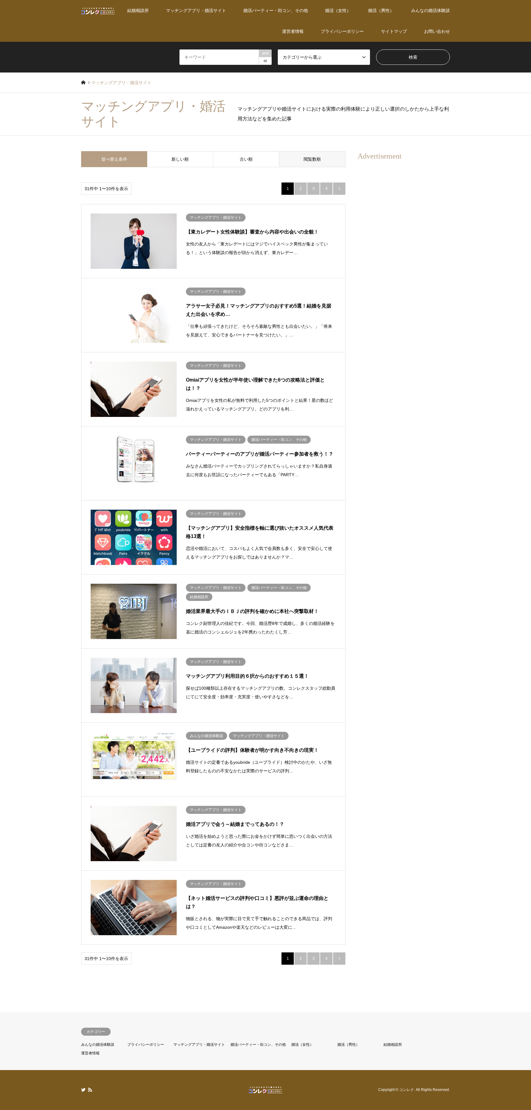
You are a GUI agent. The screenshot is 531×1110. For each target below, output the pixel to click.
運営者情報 (293, 31)
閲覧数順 (312, 159)
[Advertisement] (404, 258)
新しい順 (180, 159)
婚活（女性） (338, 10)
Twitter (83, 1090)
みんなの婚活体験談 (430, 10)
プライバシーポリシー (342, 31)
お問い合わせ (437, 31)
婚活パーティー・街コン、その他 (275, 10)
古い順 (246, 159)
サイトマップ (394, 31)
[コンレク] (98, 10)
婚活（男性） (381, 10)
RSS (90, 1090)
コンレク (406, 1090)
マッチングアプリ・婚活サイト (196, 10)
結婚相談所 (138, 10)
